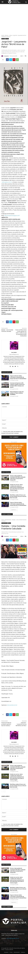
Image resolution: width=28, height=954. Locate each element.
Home (2, 35)
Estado (3, 395)
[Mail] (15, 366)
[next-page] (5, 399)
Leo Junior (6, 56)
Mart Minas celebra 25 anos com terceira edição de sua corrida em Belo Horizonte (18, 496)
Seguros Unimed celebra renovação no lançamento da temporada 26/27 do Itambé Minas (18, 377)
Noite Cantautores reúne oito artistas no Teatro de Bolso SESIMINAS (17, 393)
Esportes (3, 379)
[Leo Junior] (2, 56)
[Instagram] (10, 366)
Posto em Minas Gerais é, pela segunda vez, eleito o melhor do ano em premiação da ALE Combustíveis (21, 333)
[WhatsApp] (17, 59)
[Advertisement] (14, 18)
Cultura (10, 35)
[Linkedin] (12, 366)
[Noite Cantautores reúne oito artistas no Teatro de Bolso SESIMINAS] (5, 393)
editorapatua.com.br (7, 182)
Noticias (6, 35)
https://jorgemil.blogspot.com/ (12, 215)
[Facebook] (7, 59)
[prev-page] (2, 399)
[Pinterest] (14, 59)
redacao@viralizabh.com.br (12, 938)
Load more (13, 509)
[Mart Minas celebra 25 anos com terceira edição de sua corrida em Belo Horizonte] (5, 497)
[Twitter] (10, 59)
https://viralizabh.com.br (14, 354)
